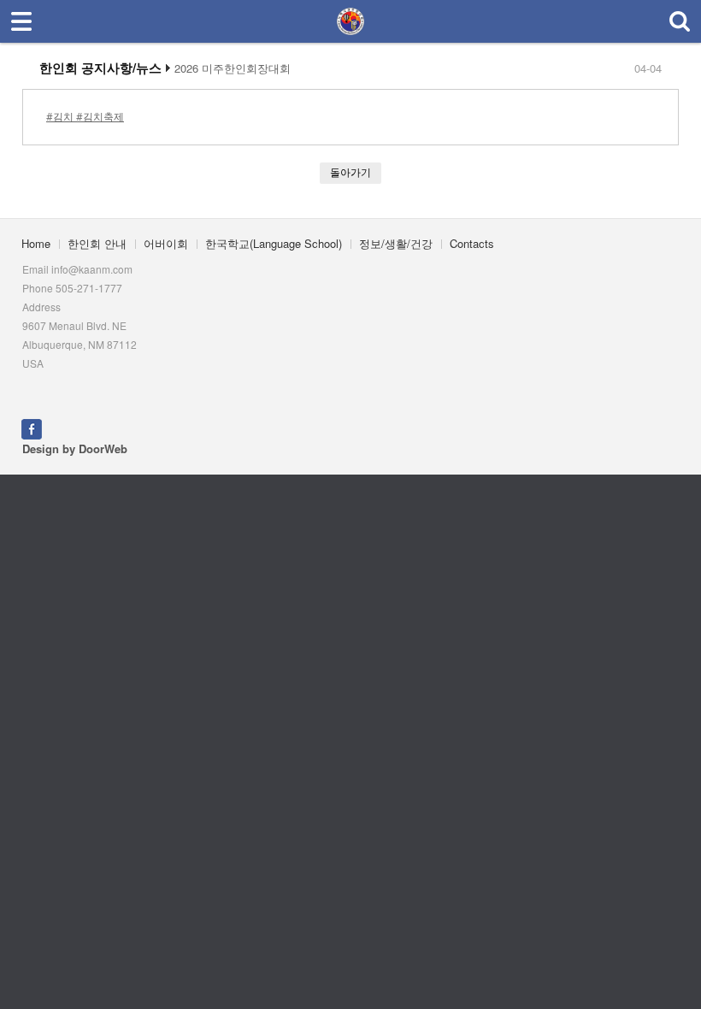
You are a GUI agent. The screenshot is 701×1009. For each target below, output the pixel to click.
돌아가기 (350, 172)
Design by (74, 448)
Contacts (472, 243)
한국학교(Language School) (273, 243)
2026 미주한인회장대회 (232, 68)
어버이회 (166, 243)
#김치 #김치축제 (85, 116)
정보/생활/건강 (396, 243)
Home (35, 243)
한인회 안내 (97, 243)
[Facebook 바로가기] (31, 428)
